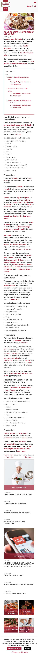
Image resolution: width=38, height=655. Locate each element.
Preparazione (17, 84)
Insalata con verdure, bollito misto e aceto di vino (19, 102)
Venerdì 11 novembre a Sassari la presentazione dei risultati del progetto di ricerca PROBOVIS (19, 564)
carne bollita (23, 343)
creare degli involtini (24, 249)
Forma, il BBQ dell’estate (15, 593)
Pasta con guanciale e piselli (17, 512)
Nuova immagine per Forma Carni (18, 584)
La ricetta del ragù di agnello (18, 494)
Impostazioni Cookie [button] (14, 648)
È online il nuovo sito (13, 575)
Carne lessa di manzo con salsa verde (18, 90)
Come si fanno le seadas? (15, 503)
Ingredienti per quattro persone (22, 82)
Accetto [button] (27, 648)
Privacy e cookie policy (20, 652)
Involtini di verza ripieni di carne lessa (18, 78)
